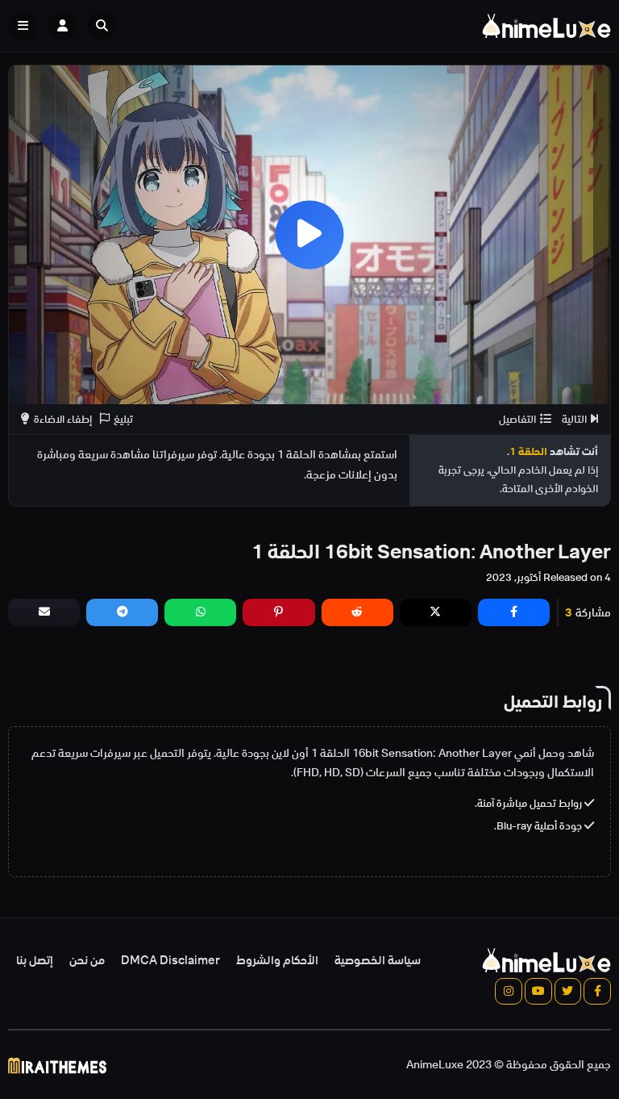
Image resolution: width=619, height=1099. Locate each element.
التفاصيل (517, 419)
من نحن (87, 960)
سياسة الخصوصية (377, 960)
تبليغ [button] (123, 419)
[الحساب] (62, 25)
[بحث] (101, 25)
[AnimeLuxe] (546, 26)
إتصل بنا (34, 960)
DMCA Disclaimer (170, 960)
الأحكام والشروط (277, 960)
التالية (574, 419)
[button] (105, 25)
